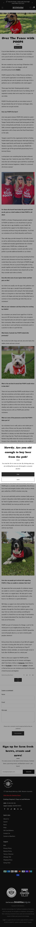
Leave (18, 479)
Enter (18, 474)
